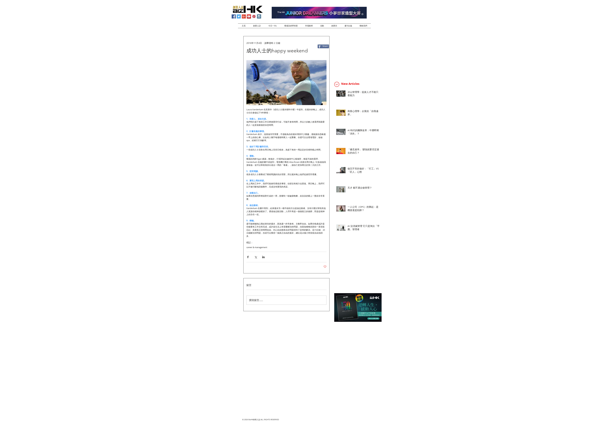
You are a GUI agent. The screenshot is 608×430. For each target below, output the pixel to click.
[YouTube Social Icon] (249, 16)
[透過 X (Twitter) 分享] (255, 257)
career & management (256, 247)
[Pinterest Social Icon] (254, 16)
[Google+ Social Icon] (244, 16)
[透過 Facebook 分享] (247, 257)
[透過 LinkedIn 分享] (263, 257)
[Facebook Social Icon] (234, 16)
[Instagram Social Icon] (259, 16)
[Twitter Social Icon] (239, 16)
